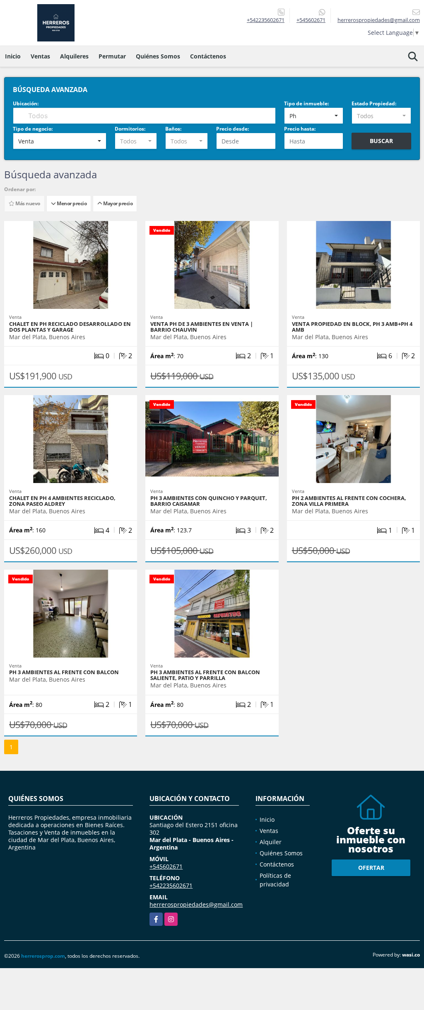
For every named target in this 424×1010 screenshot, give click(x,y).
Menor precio (71, 203)
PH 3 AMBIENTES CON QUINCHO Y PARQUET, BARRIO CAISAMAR (208, 501)
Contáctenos (208, 56)
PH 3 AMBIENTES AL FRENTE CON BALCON (64, 672)
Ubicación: (26, 103)
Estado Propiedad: (374, 103)
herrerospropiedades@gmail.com (196, 904)
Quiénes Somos (158, 56)
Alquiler (271, 842)
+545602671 (310, 20)
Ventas (40, 56)
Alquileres (74, 56)
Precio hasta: (300, 128)
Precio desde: (232, 128)
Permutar (112, 56)
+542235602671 (265, 20)
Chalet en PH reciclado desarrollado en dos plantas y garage (70, 327)
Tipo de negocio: (33, 128)
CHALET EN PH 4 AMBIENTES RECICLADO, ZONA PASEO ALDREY (62, 501)
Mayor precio (117, 203)
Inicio (13, 56)
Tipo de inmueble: (306, 103)
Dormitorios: (130, 128)
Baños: (173, 128)
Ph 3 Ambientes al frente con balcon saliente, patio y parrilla (205, 675)
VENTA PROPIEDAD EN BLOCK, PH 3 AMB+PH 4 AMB (352, 327)
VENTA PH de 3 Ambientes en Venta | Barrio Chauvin (201, 327)
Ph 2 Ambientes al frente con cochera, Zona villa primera (349, 501)
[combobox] (314, 115)
